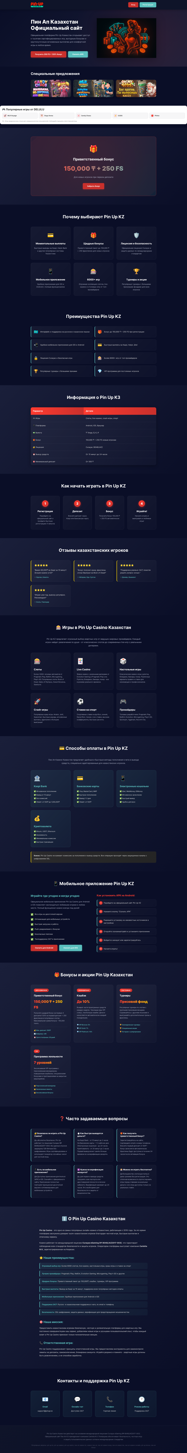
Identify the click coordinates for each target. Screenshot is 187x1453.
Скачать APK (78, 54)
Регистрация (148, 5)
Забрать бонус (93, 186)
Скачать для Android (44, 948)
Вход (133, 5)
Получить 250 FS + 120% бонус (48, 54)
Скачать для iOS (71, 948)
